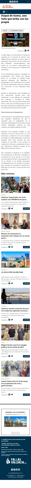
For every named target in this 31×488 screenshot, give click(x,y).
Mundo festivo (5, 231)
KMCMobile (20, 477)
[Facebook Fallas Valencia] (10, 1)
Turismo (3, 306)
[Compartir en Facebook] (25, 50)
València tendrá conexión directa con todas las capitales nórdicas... (15, 309)
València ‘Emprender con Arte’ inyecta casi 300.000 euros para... (14, 198)
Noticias (3, 195)
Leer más (26, 208)
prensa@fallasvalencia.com (15, 473)
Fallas (5, 30)
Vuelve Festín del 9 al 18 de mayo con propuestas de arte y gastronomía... (14, 383)
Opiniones (4, 270)
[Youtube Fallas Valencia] (17, 1)
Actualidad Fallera (16, 30)
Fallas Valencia (20, 475)
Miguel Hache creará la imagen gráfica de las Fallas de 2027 (14, 346)
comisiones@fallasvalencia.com (12, 414)
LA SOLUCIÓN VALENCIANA (12, 272)
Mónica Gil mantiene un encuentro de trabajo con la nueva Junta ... (15, 236)
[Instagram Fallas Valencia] (15, 1)
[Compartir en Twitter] (28, 50)
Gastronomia (5, 379)
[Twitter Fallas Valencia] (12, 1)
